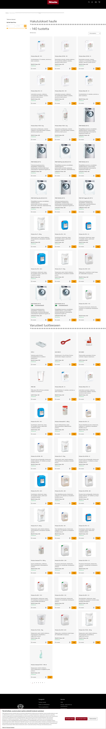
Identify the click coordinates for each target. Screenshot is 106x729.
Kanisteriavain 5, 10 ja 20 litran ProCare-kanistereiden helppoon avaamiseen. (64, 356)
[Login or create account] (92, 2)
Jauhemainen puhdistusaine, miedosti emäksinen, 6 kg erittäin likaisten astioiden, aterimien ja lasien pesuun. (41, 130)
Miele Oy (4, 727)
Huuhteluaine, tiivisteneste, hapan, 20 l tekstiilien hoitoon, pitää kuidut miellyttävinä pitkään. (39, 274)
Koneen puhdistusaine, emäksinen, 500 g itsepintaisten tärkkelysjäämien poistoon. (39, 565)
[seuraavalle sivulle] (44, 682)
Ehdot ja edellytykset (44, 704)
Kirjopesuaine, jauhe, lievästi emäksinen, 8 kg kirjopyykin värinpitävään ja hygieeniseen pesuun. (40, 635)
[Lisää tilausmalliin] (46, 68)
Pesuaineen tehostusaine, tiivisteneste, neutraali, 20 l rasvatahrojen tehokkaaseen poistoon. (64, 565)
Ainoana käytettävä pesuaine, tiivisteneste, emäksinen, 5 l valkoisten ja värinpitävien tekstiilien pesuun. (88, 426)
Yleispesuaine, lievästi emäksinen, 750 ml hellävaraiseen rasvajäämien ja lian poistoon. (40, 669)
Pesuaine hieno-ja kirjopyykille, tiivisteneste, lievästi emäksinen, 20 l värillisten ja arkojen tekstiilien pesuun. (89, 496)
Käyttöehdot (64, 708)
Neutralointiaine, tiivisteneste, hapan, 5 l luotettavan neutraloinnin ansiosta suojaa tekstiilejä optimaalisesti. (89, 600)
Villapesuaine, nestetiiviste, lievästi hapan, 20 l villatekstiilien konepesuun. (88, 273)
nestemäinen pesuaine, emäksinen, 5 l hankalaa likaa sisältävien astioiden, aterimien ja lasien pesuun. (39, 96)
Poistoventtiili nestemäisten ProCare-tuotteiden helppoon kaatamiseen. (87, 356)
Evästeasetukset (92, 718)
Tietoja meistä (42, 702)
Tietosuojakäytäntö (43, 707)
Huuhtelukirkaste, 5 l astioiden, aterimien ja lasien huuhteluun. (89, 95)
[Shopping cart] (99, 2)
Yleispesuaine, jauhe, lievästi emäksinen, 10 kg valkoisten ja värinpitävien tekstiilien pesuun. (64, 274)
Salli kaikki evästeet (70, 718)
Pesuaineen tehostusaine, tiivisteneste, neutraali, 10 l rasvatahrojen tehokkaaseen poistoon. (88, 308)
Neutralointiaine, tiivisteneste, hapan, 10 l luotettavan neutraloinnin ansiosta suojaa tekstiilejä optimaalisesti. (39, 600)
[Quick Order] (96, 2)
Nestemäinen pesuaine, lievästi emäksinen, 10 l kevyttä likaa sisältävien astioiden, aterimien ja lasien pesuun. (65, 61)
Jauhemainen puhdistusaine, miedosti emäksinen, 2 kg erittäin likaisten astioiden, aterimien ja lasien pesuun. (64, 130)
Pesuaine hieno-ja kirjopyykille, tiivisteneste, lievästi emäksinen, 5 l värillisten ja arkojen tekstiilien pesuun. (89, 461)
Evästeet (12, 727)
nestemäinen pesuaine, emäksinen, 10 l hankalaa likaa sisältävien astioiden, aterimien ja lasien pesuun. (64, 96)
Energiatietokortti (39, 305)
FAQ (62, 702)
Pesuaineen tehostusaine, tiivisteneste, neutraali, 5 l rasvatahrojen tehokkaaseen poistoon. (88, 565)
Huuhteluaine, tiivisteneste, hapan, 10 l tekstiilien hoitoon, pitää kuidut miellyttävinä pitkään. (63, 239)
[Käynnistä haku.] (89, 2)
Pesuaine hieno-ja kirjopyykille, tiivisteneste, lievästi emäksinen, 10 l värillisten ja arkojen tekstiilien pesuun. (41, 461)
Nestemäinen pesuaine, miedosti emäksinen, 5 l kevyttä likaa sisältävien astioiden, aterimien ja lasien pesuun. (87, 61)
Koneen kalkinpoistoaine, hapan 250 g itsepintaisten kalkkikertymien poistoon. (63, 426)
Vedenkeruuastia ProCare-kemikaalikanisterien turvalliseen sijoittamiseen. (38, 357)
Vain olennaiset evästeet (81, 718)
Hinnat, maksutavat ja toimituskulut (66, 705)
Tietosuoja (8, 727)
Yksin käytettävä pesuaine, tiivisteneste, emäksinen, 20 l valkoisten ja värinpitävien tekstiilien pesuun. (64, 496)
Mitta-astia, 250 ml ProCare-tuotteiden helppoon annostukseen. (40, 391)
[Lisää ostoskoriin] (50, 68)
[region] (53, 719)
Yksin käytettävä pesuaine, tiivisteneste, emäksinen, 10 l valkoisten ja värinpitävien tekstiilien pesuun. (64, 530)
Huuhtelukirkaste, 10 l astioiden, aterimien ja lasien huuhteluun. (41, 60)
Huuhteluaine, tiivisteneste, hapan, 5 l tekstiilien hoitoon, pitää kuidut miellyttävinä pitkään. (87, 239)
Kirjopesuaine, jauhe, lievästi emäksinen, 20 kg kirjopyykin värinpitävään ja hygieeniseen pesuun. (88, 635)
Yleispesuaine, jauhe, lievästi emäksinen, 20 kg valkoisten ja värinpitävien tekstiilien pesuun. (40, 239)
